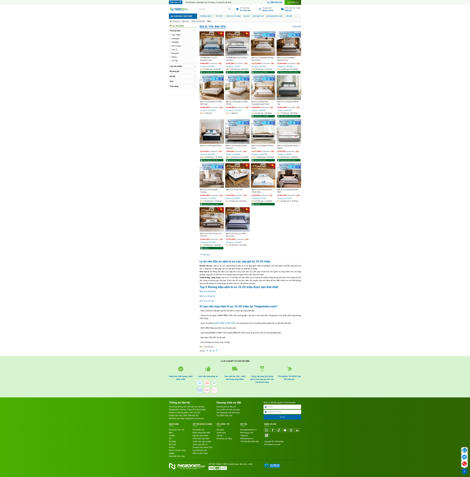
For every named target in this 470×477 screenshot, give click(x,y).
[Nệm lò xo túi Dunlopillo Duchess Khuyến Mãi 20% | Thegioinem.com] (212, 175)
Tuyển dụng (221, 433)
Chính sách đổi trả (200, 444)
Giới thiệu (220, 430)
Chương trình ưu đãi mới (226, 407)
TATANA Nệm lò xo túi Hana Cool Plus (236, 59)
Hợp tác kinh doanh (200, 436)
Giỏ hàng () (292, 2)
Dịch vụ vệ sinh (233, 16)
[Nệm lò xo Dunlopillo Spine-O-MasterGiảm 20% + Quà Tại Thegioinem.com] (289, 131)
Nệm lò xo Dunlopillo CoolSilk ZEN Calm (211, 103)
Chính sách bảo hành (201, 438)
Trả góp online (267, 9)
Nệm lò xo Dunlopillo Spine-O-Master (288, 147)
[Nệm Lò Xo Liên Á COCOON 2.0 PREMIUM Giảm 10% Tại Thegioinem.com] (212, 219)
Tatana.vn (244, 436)
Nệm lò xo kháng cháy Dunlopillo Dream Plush (260, 103)
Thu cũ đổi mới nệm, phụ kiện (228, 410)
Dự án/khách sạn (274, 16)
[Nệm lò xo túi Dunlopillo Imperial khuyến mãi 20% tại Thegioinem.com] (289, 43)
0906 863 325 (193, 415)
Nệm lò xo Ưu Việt (207, 301)
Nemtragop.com (246, 433)
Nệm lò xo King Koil (207, 296)
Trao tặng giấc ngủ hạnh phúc (228, 412)
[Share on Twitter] (210, 350)
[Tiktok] (278, 430)
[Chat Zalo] (464, 450)
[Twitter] (266, 436)
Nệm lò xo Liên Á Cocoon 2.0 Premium (211, 235)
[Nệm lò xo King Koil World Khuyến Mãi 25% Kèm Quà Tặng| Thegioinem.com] (212, 131)
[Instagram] (291, 430)
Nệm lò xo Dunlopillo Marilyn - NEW (288, 191)
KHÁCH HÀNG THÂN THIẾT (224, 323)
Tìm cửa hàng (245, 9)
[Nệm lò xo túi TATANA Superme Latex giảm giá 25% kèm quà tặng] (212, 43)
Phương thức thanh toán (202, 447)
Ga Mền (172, 436)
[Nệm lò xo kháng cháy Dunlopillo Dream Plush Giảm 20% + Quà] (263, 87)
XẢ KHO (246, 16)
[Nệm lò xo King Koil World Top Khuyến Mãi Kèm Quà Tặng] (289, 87)
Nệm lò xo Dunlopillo (208, 291)
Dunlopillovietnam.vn (248, 430)
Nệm (209, 21)
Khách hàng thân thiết (201, 433)
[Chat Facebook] (464, 457)
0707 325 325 (194, 412)
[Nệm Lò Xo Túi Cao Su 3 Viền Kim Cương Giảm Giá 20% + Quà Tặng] (237, 219)
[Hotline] (464, 464)
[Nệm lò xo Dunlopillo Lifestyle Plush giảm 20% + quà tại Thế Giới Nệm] (263, 43)
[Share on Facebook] (207, 350)
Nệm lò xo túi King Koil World (210, 146)
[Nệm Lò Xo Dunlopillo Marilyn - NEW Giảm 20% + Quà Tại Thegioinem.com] (289, 175)
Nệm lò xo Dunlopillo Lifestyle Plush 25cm (263, 59)
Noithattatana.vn (246, 438)
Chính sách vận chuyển (293, 9)
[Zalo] (266, 430)
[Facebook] (272, 430)
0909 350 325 (276, 2)
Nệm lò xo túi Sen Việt (234, 190)
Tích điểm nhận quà (224, 415)
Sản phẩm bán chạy (177, 456)
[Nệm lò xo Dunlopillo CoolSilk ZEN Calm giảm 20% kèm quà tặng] (212, 87)
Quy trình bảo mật (200, 450)
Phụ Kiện (172, 441)
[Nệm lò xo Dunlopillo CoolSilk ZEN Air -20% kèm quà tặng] (237, 87)
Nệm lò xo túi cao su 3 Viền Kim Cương (236, 235)
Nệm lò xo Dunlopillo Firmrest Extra (263, 147)
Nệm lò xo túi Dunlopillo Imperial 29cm (286, 59)
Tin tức (219, 16)
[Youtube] (284, 430)
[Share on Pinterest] (216, 350)
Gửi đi (282, 417)
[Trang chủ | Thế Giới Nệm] (182, 9)
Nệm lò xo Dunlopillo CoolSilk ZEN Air (237, 103)
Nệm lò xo (185, 21)
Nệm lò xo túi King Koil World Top (288, 103)
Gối (170, 438)
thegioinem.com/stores (194, 418)
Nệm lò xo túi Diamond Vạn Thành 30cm (262, 191)
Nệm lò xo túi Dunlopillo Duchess (209, 191)
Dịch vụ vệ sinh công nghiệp (177, 451)
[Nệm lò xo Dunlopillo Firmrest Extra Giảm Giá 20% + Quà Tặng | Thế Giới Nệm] (263, 131)
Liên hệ (289, 16)
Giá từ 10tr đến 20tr (198, 21)
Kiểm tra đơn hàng (200, 453)
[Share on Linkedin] (214, 350)
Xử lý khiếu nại (198, 430)
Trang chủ (176, 21)
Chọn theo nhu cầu (176, 430)
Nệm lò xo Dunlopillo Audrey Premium (236, 147)
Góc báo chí (258, 16)
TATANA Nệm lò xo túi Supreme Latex (208, 59)
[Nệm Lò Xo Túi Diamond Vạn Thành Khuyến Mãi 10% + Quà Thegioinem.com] (263, 175)
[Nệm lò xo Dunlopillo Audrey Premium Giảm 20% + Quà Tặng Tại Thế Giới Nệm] (237, 131)
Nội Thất (172, 444)
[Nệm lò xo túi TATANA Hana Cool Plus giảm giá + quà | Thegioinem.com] (237, 43)
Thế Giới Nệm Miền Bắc (249, 441)
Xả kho (171, 447)
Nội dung (206, 255)
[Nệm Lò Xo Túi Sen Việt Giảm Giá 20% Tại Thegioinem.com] (237, 175)
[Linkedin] (297, 430)
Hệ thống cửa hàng (224, 438)
